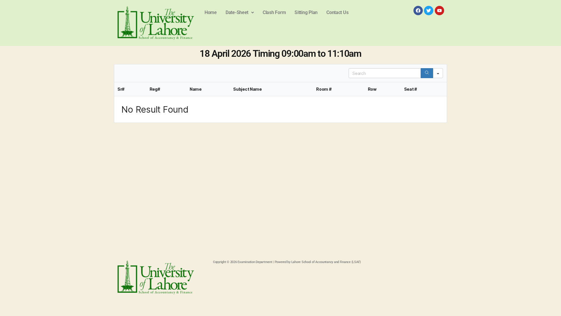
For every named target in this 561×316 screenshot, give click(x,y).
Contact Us (337, 12)
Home (211, 12)
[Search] (427, 73)
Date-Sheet (237, 12)
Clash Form (274, 12)
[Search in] (438, 73)
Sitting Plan (306, 12)
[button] (239, 12)
